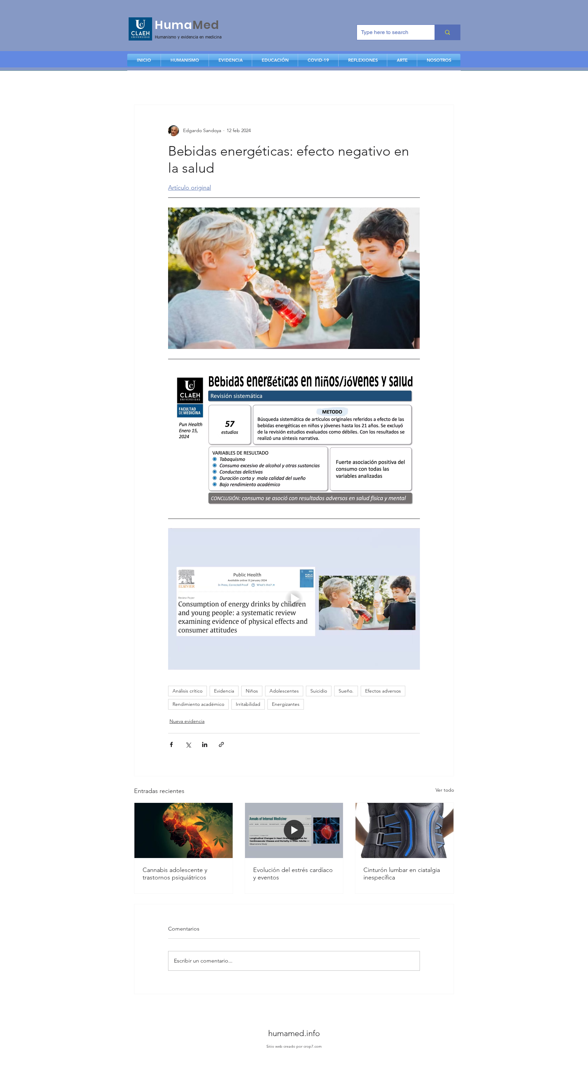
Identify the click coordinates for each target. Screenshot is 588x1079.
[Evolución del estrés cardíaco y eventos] (294, 830)
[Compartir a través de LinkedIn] (204, 744)
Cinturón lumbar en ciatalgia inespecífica (401, 873)
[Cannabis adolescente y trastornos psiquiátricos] (183, 830)
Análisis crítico (187, 691)
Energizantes (285, 704)
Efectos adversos (383, 691)
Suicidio (318, 691)
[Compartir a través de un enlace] (221, 744)
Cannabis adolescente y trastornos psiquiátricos (175, 873)
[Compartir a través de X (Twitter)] (188, 744)
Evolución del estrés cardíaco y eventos (293, 873)
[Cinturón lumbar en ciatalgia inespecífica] (404, 830)
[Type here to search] (447, 32)
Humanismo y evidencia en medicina (188, 37)
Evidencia (224, 691)
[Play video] (294, 599)
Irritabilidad (248, 704)
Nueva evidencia (187, 721)
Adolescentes (284, 691)
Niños (252, 691)
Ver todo (445, 790)
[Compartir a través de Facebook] (171, 744)
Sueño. (346, 691)
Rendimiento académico (198, 704)
